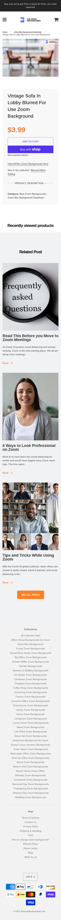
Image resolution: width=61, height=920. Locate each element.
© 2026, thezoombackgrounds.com (29, 911)
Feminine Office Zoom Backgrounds (30, 701)
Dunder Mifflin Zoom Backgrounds (30, 661)
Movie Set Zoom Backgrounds (30, 736)
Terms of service (30, 817)
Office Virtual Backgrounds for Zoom (30, 640)
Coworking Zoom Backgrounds (30, 692)
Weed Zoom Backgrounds (31, 727)
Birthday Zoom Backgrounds (30, 775)
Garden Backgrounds (30, 666)
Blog (30, 852)
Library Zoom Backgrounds (30, 709)
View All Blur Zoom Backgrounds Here (28, 163)
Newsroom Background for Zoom (30, 740)
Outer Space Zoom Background (31, 749)
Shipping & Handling (30, 831)
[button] (30, 877)
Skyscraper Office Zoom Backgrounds (30, 753)
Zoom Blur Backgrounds (31, 644)
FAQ (30, 835)
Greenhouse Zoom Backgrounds (30, 705)
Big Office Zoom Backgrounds (31, 657)
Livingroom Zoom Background (30, 718)
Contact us (30, 822)
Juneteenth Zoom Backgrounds (30, 779)
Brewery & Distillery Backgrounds (30, 670)
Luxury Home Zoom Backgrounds (31, 722)
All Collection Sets (30, 635)
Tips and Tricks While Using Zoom (28, 557)
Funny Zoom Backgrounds (30, 648)
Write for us (30, 857)
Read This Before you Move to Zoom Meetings (30, 338)
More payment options (18, 155)
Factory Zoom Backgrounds (30, 696)
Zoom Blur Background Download (28, 32)
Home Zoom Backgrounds (30, 714)
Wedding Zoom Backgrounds (30, 797)
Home (5, 32)
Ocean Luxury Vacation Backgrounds (30, 744)
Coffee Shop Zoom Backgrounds (30, 687)
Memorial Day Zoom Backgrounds (30, 784)
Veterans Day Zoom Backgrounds (31, 793)
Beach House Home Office (30, 771)
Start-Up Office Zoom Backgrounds (30, 758)
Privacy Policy (30, 826)
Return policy (31, 848)
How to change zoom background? (30, 839)
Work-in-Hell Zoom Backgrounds (30, 766)
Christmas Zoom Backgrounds (30, 679)
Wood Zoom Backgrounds (31, 762)
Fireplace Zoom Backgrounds (30, 683)
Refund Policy (30, 844)
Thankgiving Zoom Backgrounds (30, 788)
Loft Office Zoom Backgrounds (30, 731)
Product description (29, 183)
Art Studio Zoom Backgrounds (30, 674)
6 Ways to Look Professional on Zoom (29, 447)
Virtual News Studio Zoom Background (30, 653)
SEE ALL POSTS (30, 594)
